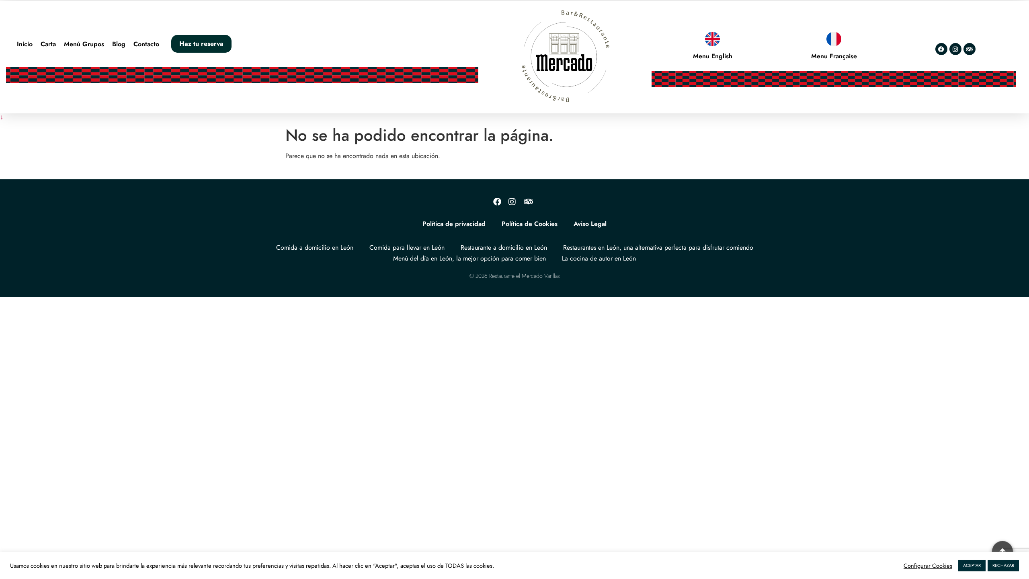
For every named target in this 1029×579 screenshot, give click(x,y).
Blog (118, 44)
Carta (48, 44)
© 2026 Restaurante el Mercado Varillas (514, 276)
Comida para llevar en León (407, 247)
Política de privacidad (454, 223)
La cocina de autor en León (599, 258)
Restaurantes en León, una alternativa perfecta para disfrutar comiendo (658, 247)
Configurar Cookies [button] (928, 565)
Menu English (712, 56)
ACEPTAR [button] (972, 565)
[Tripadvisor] (969, 49)
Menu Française (834, 56)
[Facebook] (941, 49)
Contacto (146, 44)
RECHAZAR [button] (1003, 565)
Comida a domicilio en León (314, 247)
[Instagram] (955, 49)
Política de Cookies (530, 223)
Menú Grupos (84, 44)
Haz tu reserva (201, 43)
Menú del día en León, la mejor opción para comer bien (469, 258)
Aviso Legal (590, 223)
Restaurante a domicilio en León (504, 247)
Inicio (25, 44)
